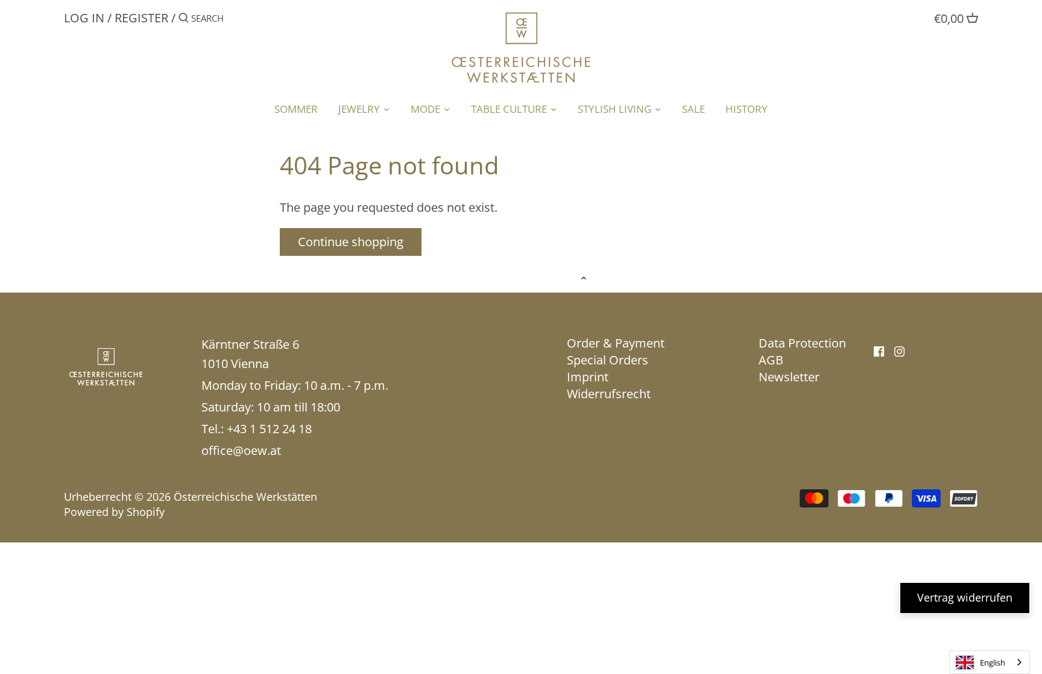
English (992, 662)
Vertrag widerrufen (964, 597)
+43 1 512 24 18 (269, 429)
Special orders (607, 360)
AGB (771, 360)
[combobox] (989, 662)
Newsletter (789, 377)
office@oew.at (241, 450)
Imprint (587, 377)
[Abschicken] (183, 20)
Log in (84, 18)
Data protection (802, 343)
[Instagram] (899, 350)
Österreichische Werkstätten (245, 496)
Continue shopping (350, 242)
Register (141, 18)
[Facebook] (879, 350)
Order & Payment (616, 343)
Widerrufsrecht (609, 394)
